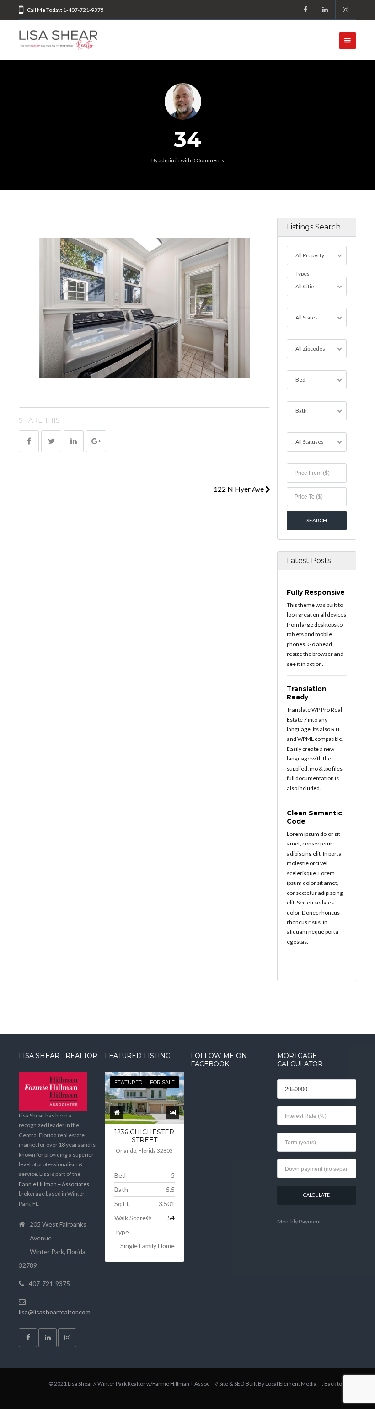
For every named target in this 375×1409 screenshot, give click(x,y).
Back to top (337, 1383)
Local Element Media (290, 1383)
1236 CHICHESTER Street (144, 1136)
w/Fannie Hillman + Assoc (177, 1383)
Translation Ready (307, 693)
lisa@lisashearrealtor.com (55, 1312)
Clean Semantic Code (314, 817)
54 (171, 1218)
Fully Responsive (316, 592)
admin (166, 160)
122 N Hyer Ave (239, 488)
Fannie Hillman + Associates (54, 1183)
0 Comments (208, 160)
